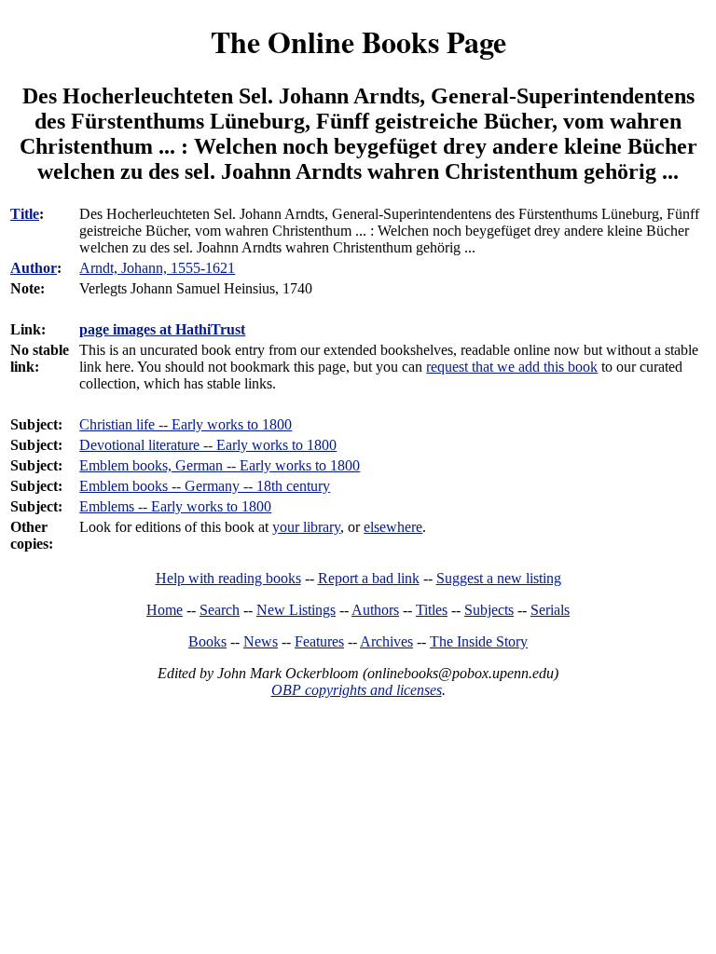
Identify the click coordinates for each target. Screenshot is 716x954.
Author (33, 268)
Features (319, 641)
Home (164, 610)
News (260, 641)
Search (220, 610)
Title (24, 214)
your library (306, 527)
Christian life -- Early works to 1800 (185, 424)
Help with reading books (228, 578)
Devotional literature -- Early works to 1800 (208, 445)
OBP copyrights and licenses (356, 690)
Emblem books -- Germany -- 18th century (204, 486)
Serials (550, 610)
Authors (375, 610)
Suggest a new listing (498, 578)
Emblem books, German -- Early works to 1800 (219, 465)
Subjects (489, 610)
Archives (386, 641)
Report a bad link (369, 578)
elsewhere (393, 527)
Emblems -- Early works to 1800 (175, 506)
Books (207, 641)
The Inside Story (479, 641)
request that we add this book (512, 367)
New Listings (296, 610)
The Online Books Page (358, 41)
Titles (432, 610)
